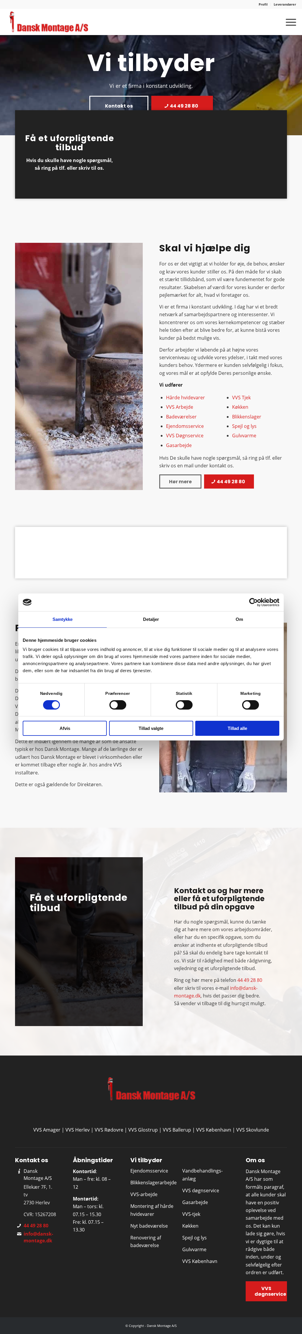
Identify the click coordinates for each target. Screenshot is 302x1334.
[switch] (117, 705)
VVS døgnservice (200, 1190)
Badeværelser (181, 416)
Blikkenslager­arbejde (153, 1182)
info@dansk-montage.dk (38, 1237)
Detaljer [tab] (151, 619)
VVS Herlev (77, 1130)
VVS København (213, 1130)
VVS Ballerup (177, 1130)
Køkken (240, 407)
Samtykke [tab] (62, 619)
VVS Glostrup (143, 1130)
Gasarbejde (179, 445)
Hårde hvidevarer (185, 397)
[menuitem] (263, 4)
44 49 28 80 (249, 980)
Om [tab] (239, 619)
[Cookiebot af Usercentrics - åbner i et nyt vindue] (253, 602)
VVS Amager (46, 1130)
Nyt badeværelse (149, 1226)
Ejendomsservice (185, 426)
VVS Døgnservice (184, 435)
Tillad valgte (151, 728)
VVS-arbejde (143, 1194)
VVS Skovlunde (252, 1130)
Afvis (65, 728)
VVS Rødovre (109, 1130)
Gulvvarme (244, 435)
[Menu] (289, 22)
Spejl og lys (244, 426)
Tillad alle (237, 728)
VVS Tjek (241, 397)
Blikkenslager (246, 416)
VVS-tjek (191, 1214)
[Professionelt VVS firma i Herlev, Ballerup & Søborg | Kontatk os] (48, 22)
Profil (263, 4)
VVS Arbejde (179, 407)
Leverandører (285, 4)
